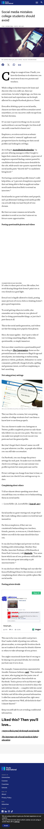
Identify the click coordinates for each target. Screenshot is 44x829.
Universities (6, 777)
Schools (4, 788)
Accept (6, 825)
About (4, 794)
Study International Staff (9, 26)
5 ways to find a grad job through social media (20, 731)
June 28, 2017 (34, 504)
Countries (5, 784)
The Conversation (20, 350)
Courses (5, 781)
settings (17, 822)
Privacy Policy (6, 798)
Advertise (5, 804)
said (27, 672)
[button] (37, 2)
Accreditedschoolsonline (23, 150)
